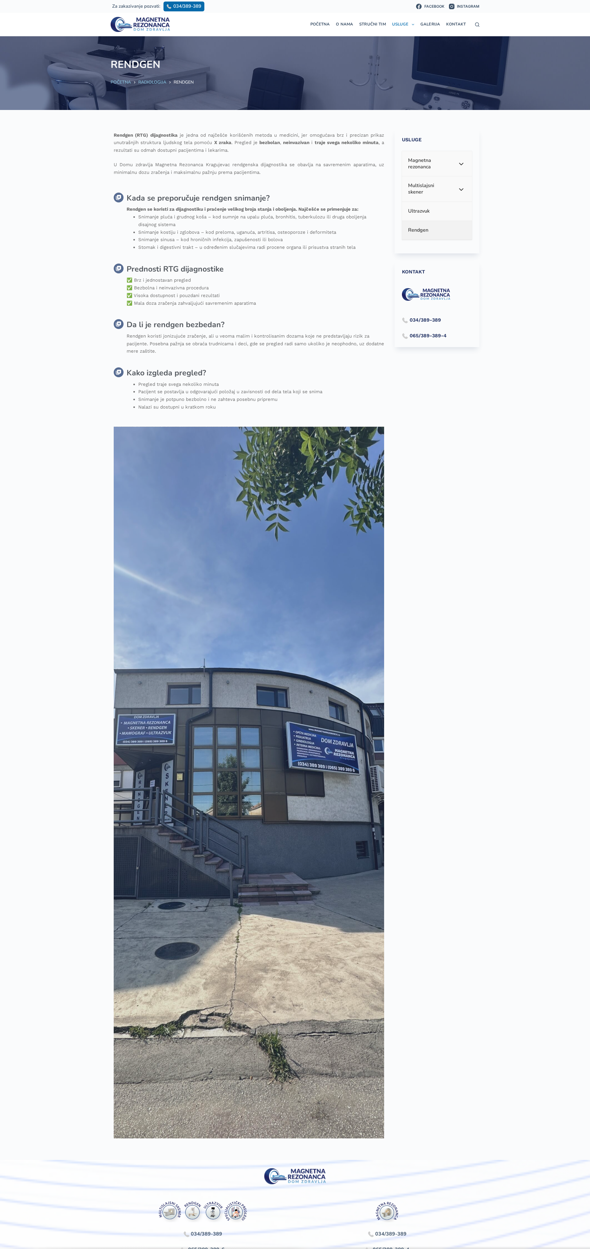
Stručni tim (372, 24)
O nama (344, 24)
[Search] (477, 24)
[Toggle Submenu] (461, 163)
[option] (249, 783)
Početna (320, 24)
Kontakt (456, 24)
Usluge (400, 24)
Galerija (430, 24)
